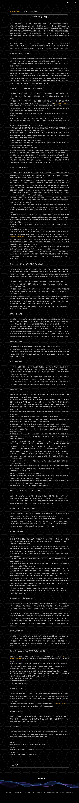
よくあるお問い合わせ (18, 792)
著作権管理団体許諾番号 (66, 792)
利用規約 (27, 792)
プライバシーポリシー (60, 703)
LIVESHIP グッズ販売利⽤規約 (30, 12)
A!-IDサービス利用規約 (61, 103)
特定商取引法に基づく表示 (51, 792)
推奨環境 (8, 792)
